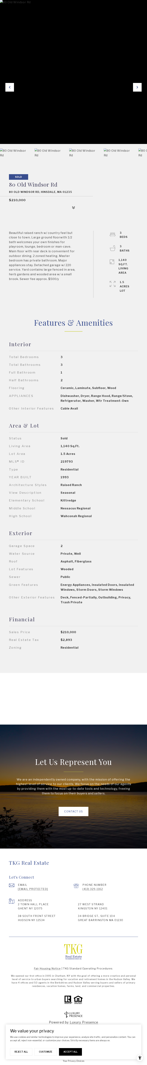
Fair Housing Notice (47, 968)
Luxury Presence (84, 1022)
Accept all (70, 1051)
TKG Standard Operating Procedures (88, 968)
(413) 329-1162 (92, 888)
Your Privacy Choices (73, 1061)
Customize (45, 1051)
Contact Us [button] (73, 811)
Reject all (21, 1051)
